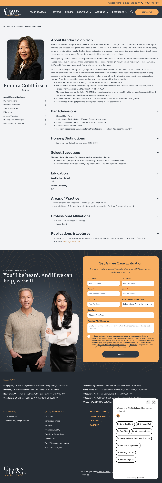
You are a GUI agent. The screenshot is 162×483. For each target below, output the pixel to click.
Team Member (17, 26)
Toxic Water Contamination (57, 443)
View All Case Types (53, 447)
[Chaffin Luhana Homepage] (12, 12)
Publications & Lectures (13, 123)
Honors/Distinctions (12, 104)
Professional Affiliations (13, 120)
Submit (121, 354)
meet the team (98, 412)
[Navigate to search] (131, 12)
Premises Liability (52, 430)
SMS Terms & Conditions (117, 345)
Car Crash (49, 416)
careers (94, 425)
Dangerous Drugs (52, 421)
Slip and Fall (50, 438)
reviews (94, 421)
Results (69, 12)
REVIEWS (57, 12)
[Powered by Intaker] (140, 477)
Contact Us (147, 12)
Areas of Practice (10, 116)
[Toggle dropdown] (48, 12)
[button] (105, 111)
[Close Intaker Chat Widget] (154, 402)
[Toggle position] (148, 402)
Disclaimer (133, 345)
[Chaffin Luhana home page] (14, 470)
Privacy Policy (103, 345)
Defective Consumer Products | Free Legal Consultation (77, 202)
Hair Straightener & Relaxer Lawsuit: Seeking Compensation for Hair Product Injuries (91, 206)
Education (7, 112)
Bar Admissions (10, 101)
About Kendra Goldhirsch (14, 97)
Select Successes (10, 108)
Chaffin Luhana (103, 471)
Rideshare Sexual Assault (55, 434)
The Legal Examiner (71, 241)
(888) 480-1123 (152, 3)
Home (6, 26)
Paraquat (49, 425)
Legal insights (98, 416)
